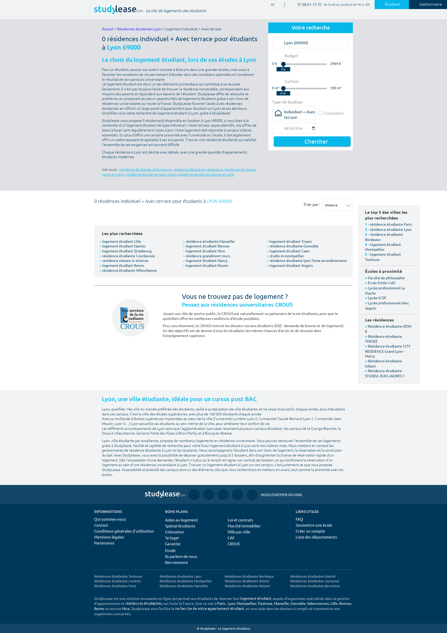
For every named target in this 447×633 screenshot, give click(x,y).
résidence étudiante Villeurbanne (128, 270)
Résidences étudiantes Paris (115, 586)
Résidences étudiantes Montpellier (186, 581)
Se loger (172, 537)
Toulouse (265, 603)
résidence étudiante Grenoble (292, 246)
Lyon (231, 603)
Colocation (334, 113)
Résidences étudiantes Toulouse (118, 576)
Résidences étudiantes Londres (117, 581)
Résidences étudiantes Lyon (139, 29)
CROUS (234, 543)
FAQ (299, 519)
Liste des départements (316, 536)
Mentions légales (109, 536)
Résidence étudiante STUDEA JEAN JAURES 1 (385, 373)
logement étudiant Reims (121, 265)
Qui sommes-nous (110, 519)
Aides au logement (181, 519)
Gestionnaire (430, 4)
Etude (170, 550)
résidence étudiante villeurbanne (145, 169)
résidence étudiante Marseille (209, 241)
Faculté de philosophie (386, 277)
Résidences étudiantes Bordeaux (249, 576)
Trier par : (311, 204)
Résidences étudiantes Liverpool (314, 581)
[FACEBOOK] (194, 494)
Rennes (345, 603)
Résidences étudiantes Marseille (184, 586)
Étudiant (392, 4)
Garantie (172, 543)
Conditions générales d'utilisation (124, 530)
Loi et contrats (240, 519)
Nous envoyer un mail (274, 494)
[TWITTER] (237, 494)
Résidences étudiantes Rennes (247, 586)
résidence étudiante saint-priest (151, 174)
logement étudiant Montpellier (383, 247)
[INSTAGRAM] (208, 494)
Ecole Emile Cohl (381, 282)
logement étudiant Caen (288, 250)
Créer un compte (310, 530)
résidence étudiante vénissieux (198, 169)
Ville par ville (239, 531)
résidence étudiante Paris (391, 224)
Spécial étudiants (180, 525)
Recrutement (176, 562)
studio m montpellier (285, 255)
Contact (101, 524)
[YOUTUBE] (223, 494)
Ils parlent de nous (181, 556)
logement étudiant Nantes (122, 246)
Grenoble (298, 603)
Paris (221, 603)
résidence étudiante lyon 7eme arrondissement (307, 260)
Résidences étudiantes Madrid (313, 576)
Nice (126, 608)
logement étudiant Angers (290, 265)
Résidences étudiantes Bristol (247, 581)
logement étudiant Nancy (205, 260)
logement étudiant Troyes (289, 241)
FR (268, 5)
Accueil (107, 29)
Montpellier (246, 603)
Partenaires (104, 542)
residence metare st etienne (123, 260)
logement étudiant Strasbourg (125, 250)
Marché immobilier (244, 525)
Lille (334, 603)
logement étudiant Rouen (205, 265)
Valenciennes (318, 603)
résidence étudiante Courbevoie (127, 255)
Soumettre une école (314, 524)
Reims (99, 608)
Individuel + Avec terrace (299, 113)
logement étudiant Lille (120, 241)
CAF (231, 537)
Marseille (281, 603)
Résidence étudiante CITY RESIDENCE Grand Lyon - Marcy (387, 351)
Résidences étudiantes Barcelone (315, 586)
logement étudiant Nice (204, 250)
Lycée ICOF (377, 297)
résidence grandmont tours (206, 255)
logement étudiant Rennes (206, 246)
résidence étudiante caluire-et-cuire (206, 174)
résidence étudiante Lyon (391, 229)
